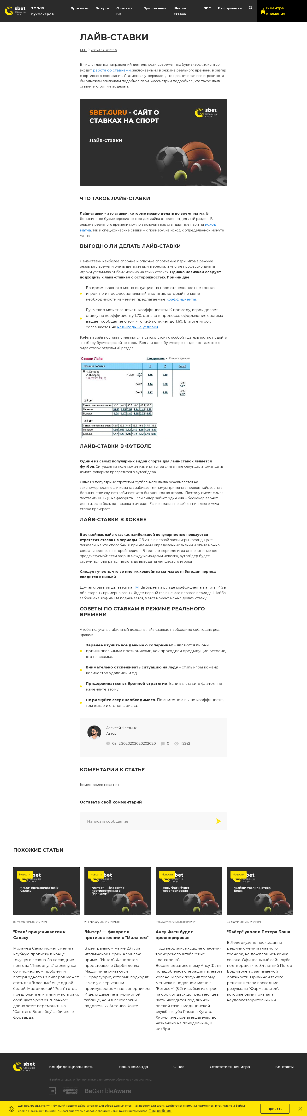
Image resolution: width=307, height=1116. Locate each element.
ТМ (136, 587)
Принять (275, 1109)
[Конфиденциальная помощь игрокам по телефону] (108, 1090)
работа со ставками (112, 70)
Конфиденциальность (71, 1066)
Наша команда (133, 1066)
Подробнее (159, 1110)
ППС (207, 8)
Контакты (284, 1066)
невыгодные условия (137, 327)
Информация (230, 8)
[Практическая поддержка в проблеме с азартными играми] (70, 1090)
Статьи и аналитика (104, 49)
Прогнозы (80, 8)
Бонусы (102, 8)
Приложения (154, 8)
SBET (83, 49)
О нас (178, 1066)
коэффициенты (181, 299)
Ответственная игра (230, 1066)
